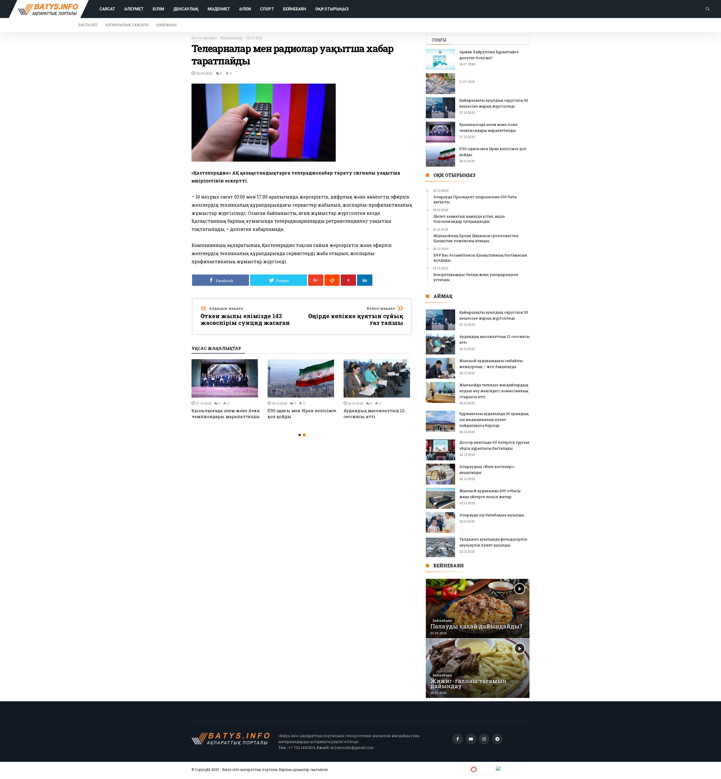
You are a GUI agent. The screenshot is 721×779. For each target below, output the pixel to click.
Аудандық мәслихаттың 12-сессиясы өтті (375, 413)
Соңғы (439, 40)
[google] (315, 280)
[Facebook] (457, 739)
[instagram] (484, 739)
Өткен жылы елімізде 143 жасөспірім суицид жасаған (245, 316)
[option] (226, 389)
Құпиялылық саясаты (127, 25)
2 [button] (304, 434)
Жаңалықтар (231, 37)
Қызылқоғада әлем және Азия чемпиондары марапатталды (226, 413)
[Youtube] (471, 739)
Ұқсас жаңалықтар (216, 349)
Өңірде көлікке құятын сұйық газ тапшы (355, 316)
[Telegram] (497, 739)
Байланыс (167, 25)
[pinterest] (348, 280)
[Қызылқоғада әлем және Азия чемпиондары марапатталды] (226, 378)
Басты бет (88, 25)
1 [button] (300, 435)
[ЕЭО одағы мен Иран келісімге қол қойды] (302, 378)
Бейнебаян (442, 620)
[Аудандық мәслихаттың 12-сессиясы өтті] (378, 378)
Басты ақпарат (204, 37)
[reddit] (332, 280)
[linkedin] (364, 280)
